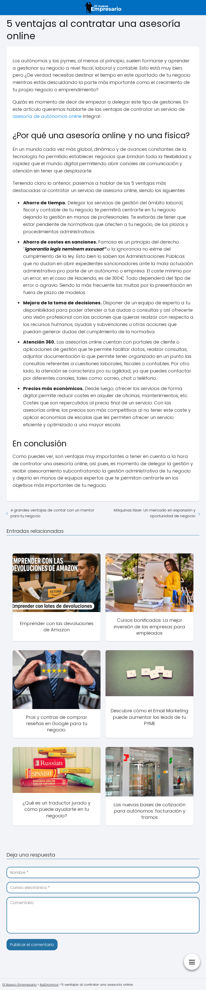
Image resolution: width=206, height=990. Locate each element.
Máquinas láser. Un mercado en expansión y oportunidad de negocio (154, 512)
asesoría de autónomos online (47, 116)
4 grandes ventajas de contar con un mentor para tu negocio (52, 512)
